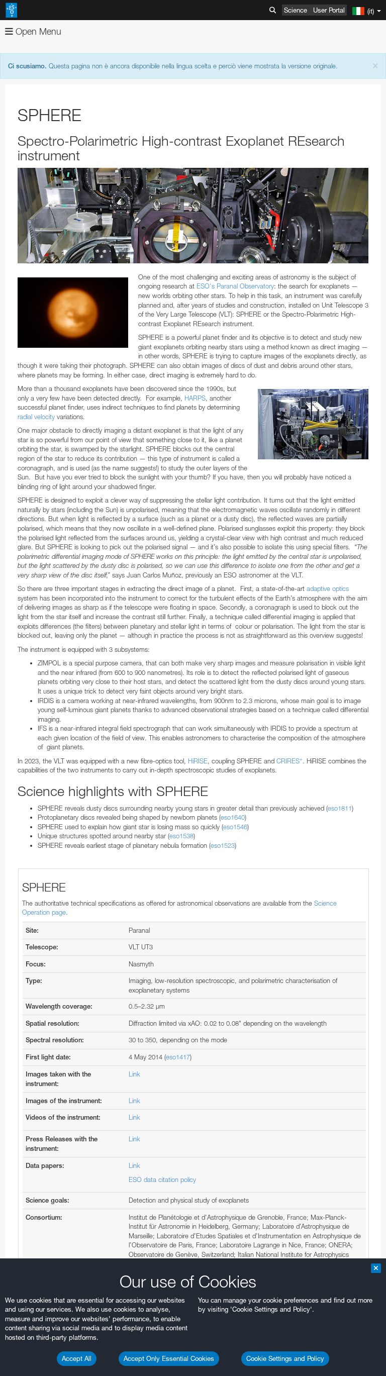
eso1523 (223, 845)
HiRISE (198, 761)
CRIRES (289, 761)
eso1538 (181, 836)
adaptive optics (328, 588)
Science (295, 10)
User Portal (329, 10)
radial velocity (36, 417)
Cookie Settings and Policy (285, 1358)
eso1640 (233, 817)
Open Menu (37, 31)
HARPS (195, 398)
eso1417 (178, 1057)
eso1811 (340, 808)
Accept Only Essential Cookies (169, 1358)
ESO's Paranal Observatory (235, 286)
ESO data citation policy (162, 1179)
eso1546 (235, 827)
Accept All (76, 1358)
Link (134, 1074)
